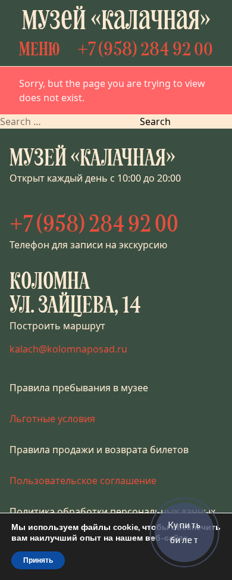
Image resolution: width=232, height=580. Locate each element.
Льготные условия (52, 418)
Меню (39, 50)
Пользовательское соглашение (83, 480)
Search (155, 121)
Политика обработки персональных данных (112, 511)
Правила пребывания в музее (79, 387)
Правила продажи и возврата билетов (99, 449)
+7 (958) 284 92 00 (145, 50)
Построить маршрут (57, 325)
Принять (38, 560)
